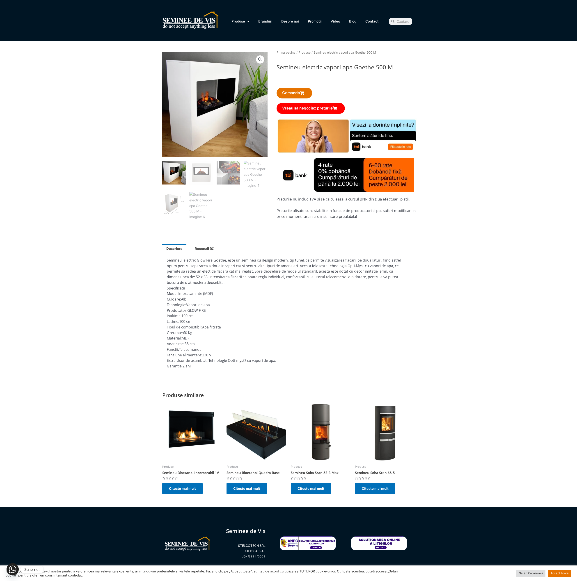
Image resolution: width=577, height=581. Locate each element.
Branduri (265, 21)
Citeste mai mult (182, 488)
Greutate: (175, 332)
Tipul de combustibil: (184, 327)
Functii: (173, 349)
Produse (238, 21)
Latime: (173, 321)
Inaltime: (174, 315)
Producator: (177, 310)
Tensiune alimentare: (184, 355)
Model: (172, 293)
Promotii (315, 21)
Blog (352, 21)
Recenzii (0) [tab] (205, 248)
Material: (174, 338)
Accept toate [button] (559, 573)
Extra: (171, 360)
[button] (260, 59)
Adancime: (176, 343)
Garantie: (175, 366)
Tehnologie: (176, 304)
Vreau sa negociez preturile (307, 108)
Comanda (291, 93)
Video (335, 21)
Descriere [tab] (174, 248)
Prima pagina (286, 52)
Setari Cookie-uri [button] (531, 573)
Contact (372, 21)
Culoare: (174, 299)
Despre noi (290, 21)
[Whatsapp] (13, 569)
